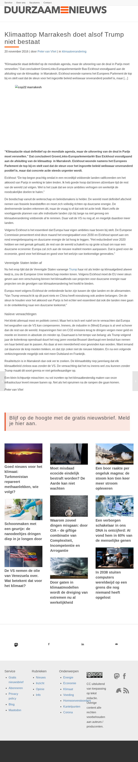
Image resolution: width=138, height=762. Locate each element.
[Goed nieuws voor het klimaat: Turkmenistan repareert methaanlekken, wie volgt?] (23, 453)
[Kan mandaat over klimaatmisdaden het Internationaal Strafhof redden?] (3, 381)
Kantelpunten (71, 706)
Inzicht (40, 683)
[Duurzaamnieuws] (55, 14)
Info (38, 694)
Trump (73, 269)
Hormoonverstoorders (77, 700)
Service (8, 2)
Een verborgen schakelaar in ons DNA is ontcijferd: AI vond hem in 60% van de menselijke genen (114, 530)
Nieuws (41, 677)
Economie (69, 683)
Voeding (68, 694)
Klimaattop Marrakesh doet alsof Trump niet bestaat (64, 38)
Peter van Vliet (47, 51)
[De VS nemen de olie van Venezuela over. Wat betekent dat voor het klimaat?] (23, 556)
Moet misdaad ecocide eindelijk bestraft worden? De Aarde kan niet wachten (67, 478)
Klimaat (68, 689)
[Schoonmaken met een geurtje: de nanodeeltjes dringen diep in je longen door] (23, 509)
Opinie (40, 689)
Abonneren (16, 688)
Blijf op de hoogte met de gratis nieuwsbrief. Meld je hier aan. (69, 420)
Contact (47, 2)
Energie (68, 677)
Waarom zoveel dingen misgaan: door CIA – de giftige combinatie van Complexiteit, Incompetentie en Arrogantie (69, 535)
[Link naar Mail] (117, 644)
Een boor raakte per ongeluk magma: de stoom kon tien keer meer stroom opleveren (113, 478)
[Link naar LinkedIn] (83, 644)
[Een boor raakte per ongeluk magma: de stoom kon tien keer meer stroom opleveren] (115, 454)
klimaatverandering (74, 51)
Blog (12, 704)
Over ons (21, 2)
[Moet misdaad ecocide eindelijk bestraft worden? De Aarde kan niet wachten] (69, 454)
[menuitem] (9, 3)
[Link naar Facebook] (49, 644)
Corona (68, 712)
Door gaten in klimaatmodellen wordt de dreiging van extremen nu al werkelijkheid (69, 592)
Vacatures (34, 2)
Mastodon (15, 710)
